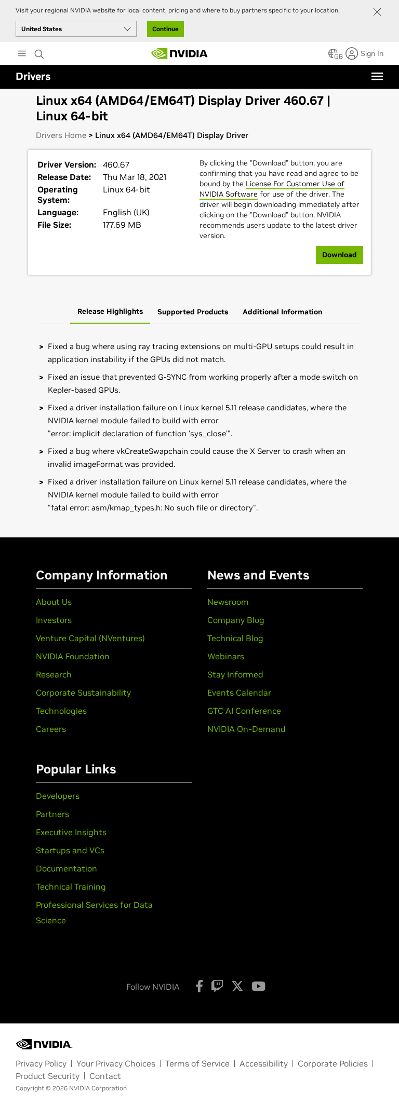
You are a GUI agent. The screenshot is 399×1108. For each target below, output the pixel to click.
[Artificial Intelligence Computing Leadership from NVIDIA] (179, 53)
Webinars (225, 656)
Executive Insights (71, 832)
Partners (52, 814)
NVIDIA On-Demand (246, 729)
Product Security (47, 1076)
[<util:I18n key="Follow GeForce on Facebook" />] (199, 986)
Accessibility (264, 1063)
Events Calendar (239, 692)
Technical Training (71, 886)
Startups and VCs (70, 850)
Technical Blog (235, 638)
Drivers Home (61, 135)
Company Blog (235, 620)
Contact (105, 1076)
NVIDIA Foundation (73, 656)
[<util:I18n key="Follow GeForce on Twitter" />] (237, 986)
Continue (165, 29)
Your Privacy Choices (115, 1063)
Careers (51, 729)
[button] (333, 56)
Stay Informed (235, 674)
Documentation (66, 868)
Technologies (61, 710)
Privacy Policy (41, 1063)
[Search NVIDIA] (39, 51)
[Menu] (377, 76)
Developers (57, 796)
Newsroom (228, 602)
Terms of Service (197, 1063)
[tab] (110, 312)
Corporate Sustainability (83, 692)
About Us (54, 602)
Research (54, 674)
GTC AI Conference (244, 710)
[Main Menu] (22, 54)
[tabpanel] (199, 427)
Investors (54, 620)
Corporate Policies (333, 1063)
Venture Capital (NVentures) (90, 638)
